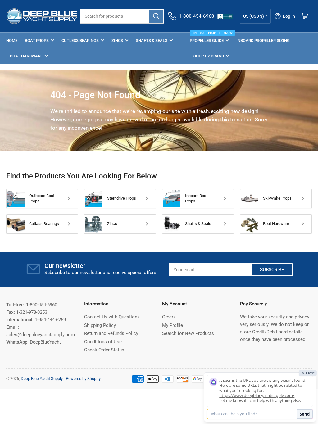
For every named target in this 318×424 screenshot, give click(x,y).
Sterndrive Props (121, 198)
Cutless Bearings (80, 40)
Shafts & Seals (151, 40)
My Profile (172, 325)
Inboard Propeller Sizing (263, 40)
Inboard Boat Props (196, 198)
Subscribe (272, 270)
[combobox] (122, 16)
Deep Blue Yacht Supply (42, 378)
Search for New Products (188, 333)
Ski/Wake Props (277, 198)
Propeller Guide (209, 38)
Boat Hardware (26, 56)
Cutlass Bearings (44, 223)
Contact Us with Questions (112, 317)
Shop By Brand (208, 56)
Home (11, 40)
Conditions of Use (103, 342)
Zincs (117, 40)
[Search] (156, 16)
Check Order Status (104, 350)
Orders (169, 317)
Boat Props (37, 40)
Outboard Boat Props (41, 198)
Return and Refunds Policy (111, 333)
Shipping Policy (100, 325)
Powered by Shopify (83, 378)
